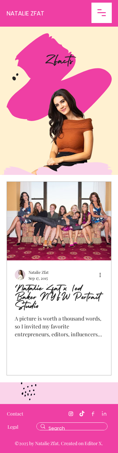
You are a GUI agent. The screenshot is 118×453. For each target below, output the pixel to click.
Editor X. (94, 443)
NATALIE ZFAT (25, 13)
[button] (101, 13)
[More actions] (102, 275)
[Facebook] (93, 414)
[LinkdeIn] (104, 414)
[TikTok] (82, 414)
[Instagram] (71, 414)
